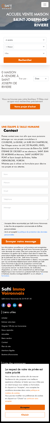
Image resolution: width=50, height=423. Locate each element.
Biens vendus (7, 338)
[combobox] (25, 47)
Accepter (25, 407)
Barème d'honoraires (10, 354)
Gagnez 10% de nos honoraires (14, 326)
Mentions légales (8, 350)
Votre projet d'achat (25, 106)
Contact (5, 342)
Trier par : (23, 78)
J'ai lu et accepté (25, 233)
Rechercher (25, 60)
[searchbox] (25, 53)
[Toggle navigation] (44, 4)
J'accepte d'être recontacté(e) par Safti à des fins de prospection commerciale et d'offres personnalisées (25, 226)
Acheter (4, 318)
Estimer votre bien (8, 322)
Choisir (25, 414)
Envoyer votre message (21, 241)
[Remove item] (6, 47)
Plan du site (6, 346)
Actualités (5, 334)
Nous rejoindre (7, 330)
